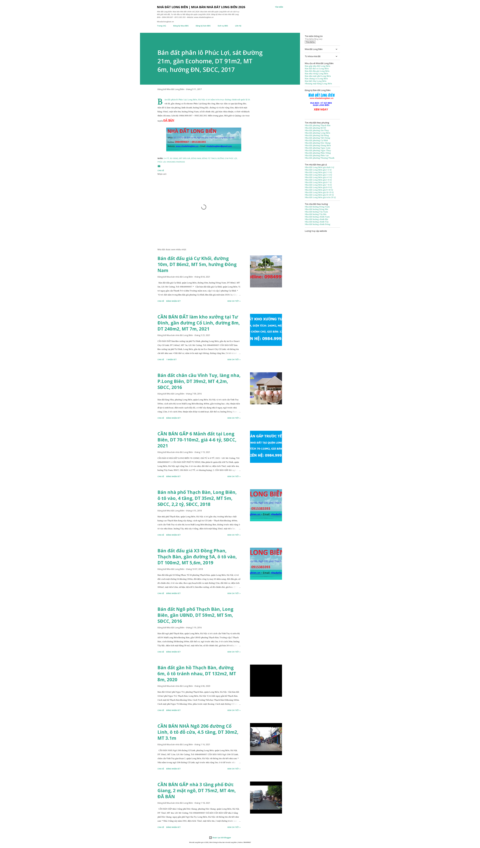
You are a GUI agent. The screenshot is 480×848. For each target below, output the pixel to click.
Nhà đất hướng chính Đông (317, 224)
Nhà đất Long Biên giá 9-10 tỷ (319, 190)
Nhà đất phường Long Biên (318, 133)
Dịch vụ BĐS (223, 26)
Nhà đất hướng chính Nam (317, 216)
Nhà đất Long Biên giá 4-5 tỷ (318, 177)
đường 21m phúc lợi (227, 158)
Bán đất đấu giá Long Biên (317, 71)
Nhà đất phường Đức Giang (318, 143)
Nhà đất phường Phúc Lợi (317, 155)
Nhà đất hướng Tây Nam (316, 211)
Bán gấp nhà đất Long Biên (317, 66)
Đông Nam (196, 158)
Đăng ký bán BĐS (203, 26)
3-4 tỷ (166, 158)
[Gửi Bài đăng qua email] (159, 167)
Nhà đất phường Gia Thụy (317, 130)
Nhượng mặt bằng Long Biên (318, 83)
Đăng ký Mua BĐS (180, 26)
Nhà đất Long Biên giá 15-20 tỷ (319, 195)
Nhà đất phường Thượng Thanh (319, 158)
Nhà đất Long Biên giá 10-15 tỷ (319, 192)
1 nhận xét (171, 359)
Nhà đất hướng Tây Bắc (316, 214)
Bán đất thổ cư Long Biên (317, 68)
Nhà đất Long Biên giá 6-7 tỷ (318, 182)
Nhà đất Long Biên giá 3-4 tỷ (318, 175)
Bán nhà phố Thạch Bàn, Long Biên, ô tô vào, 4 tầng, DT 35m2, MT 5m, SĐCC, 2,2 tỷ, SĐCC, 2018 (197, 498)
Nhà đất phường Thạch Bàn (317, 125)
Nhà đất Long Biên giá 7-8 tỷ (318, 185)
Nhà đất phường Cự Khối (316, 140)
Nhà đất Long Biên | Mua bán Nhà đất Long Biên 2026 (201, 7)
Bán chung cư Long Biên (316, 78)
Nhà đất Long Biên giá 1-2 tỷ (318, 169)
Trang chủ (161, 26)
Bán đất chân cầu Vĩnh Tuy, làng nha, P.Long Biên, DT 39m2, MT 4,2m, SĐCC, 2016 (199, 381)
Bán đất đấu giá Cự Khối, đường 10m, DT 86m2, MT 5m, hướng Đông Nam (197, 264)
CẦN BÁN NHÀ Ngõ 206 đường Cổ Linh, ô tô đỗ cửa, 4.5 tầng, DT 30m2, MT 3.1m (198, 732)
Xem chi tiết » (233, 301)
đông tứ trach (209, 158)
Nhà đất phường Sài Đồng (317, 135)
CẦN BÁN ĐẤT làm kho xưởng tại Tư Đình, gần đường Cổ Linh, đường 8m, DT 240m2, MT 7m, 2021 (199, 323)
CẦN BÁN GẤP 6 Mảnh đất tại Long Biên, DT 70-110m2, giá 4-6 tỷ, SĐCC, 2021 (197, 440)
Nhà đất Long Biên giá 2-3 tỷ (318, 172)
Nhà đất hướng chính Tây (316, 221)
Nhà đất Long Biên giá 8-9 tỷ (318, 187)
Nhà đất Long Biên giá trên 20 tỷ (320, 197)
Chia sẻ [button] (161, 170)
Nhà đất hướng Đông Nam (317, 206)
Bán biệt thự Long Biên (315, 81)
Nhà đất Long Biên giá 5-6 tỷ (318, 180)
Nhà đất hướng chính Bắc (316, 219)
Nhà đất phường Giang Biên (318, 145)
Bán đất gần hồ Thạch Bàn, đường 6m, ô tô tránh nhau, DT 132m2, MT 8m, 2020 (197, 673)
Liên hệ (238, 26)
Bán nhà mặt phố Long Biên (318, 76)
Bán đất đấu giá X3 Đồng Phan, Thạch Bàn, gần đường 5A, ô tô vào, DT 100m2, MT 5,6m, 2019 (197, 557)
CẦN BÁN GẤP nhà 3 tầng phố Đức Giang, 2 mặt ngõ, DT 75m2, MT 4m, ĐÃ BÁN (197, 790)
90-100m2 (174, 158)
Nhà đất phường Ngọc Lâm (318, 148)
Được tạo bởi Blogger (221, 837)
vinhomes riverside (176, 162)
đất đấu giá (184, 158)
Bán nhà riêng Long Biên (316, 73)
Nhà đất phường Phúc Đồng (318, 153)
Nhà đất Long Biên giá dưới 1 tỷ (320, 167)
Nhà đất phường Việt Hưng (318, 138)
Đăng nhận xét (173, 301)
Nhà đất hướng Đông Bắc (316, 209)
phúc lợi (162, 162)
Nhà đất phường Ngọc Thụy (318, 150)
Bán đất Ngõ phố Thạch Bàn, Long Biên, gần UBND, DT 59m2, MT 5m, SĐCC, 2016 (195, 615)
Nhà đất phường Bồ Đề (315, 128)
